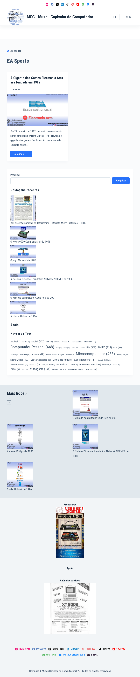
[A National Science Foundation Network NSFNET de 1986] (103, 436)
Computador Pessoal (32, 347)
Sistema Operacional (90, 364)
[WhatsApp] (83, 4)
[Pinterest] (72, 4)
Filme (75, 348)
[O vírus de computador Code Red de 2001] (103, 403)
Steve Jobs (106, 365)
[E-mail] (93, 4)
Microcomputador (95, 353)
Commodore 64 (77, 342)
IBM (91, 347)
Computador (89, 342)
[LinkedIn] (62, 4)
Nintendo (63, 364)
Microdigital (122, 355)
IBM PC (105, 347)
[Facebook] (52, 4)
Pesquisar (15, 174)
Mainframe (70, 355)
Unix (25, 369)
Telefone (116, 365)
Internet (38, 354)
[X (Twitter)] (57, 4)
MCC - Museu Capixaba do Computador (60, 16)
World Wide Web (68, 369)
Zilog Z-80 (91, 369)
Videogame (40, 369)
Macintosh (58, 354)
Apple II (37, 341)
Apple (15, 341)
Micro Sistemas (65, 359)
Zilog (80, 369)
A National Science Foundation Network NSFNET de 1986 (41, 279)
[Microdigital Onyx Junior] (70, 532)
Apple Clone (26, 342)
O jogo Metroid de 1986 (23, 260)
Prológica (74, 365)
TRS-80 (15, 369)
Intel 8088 (25, 354)
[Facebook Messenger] (88, 4)
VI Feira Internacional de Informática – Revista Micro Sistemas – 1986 (48, 223)
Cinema (66, 342)
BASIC (57, 342)
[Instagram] (47, 4)
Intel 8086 (14, 355)
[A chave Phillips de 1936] (37, 436)
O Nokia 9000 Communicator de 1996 (30, 241)
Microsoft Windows (19, 365)
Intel (117, 347)
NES (52, 365)
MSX (45, 365)
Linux (48, 355)
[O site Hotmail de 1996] (37, 474)
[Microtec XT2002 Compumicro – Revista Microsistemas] (70, 608)
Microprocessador (41, 360)
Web (55, 369)
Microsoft (87, 359)
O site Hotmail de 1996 (19, 489)
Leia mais (23, 154)
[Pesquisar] (115, 17)
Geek (82, 348)
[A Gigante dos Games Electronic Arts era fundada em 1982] (37, 110)
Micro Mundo (19, 359)
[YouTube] (77, 4)
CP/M (58, 348)
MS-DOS (35, 364)
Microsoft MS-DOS (104, 360)
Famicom (66, 348)
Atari (49, 342)
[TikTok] (67, 4)
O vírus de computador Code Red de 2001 (32, 297)
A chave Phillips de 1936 (23, 316)
